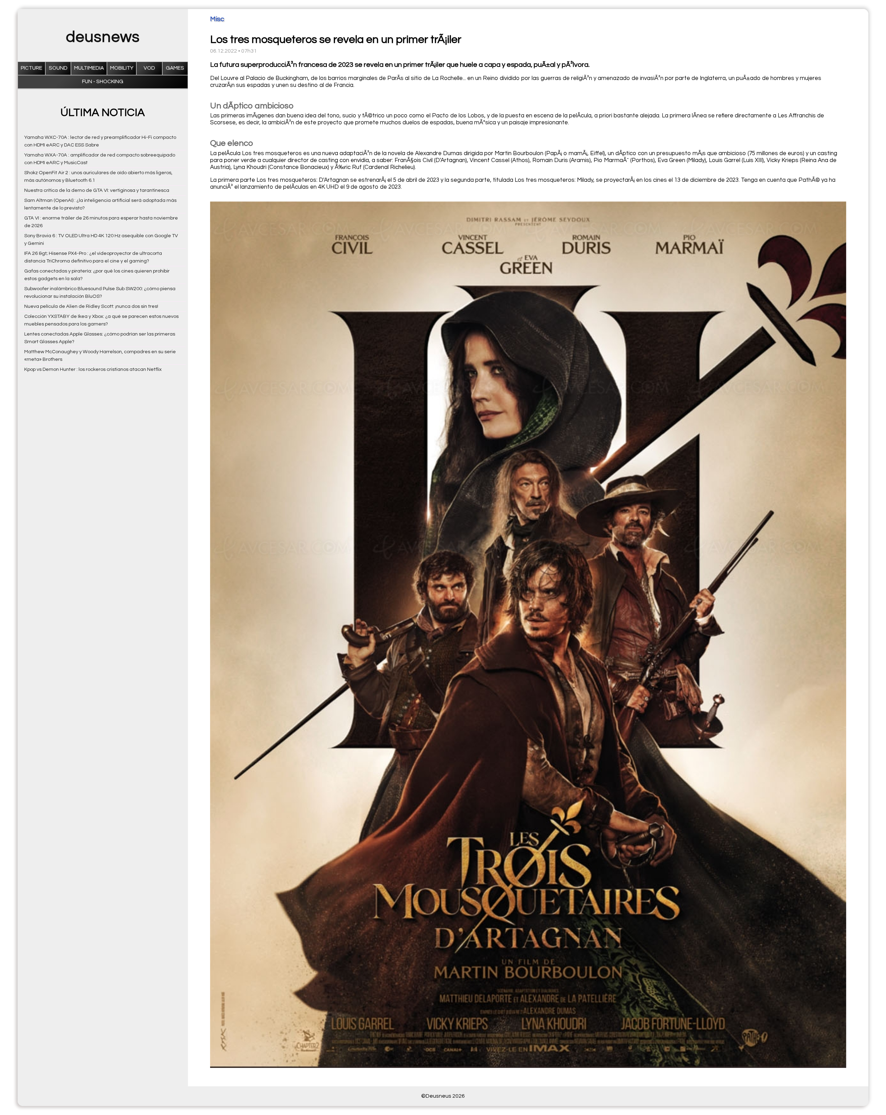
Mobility (121, 68)
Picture (31, 68)
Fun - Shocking (102, 81)
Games (175, 68)
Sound (58, 68)
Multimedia (89, 68)
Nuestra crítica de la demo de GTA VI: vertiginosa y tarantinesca (96, 190)
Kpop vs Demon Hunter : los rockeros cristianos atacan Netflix (93, 369)
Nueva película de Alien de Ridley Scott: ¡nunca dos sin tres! (91, 306)
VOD (149, 68)
